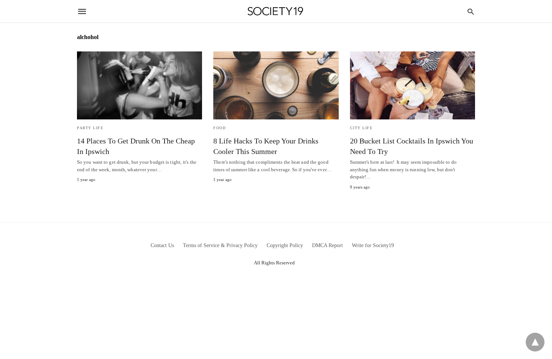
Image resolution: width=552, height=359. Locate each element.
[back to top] (535, 342)
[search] (470, 11)
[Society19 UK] (275, 11)
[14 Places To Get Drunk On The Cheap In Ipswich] (139, 85)
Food (219, 128)
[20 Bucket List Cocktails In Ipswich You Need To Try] (412, 85)
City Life (361, 128)
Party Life (90, 128)
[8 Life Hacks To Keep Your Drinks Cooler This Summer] (275, 85)
